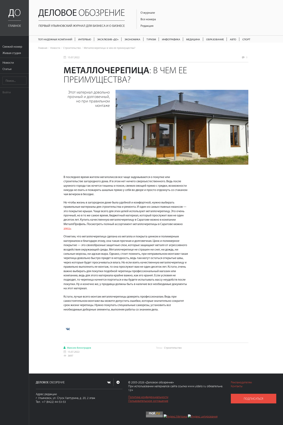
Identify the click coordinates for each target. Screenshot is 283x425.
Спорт (246, 39)
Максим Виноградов (79, 347)
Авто (233, 39)
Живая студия (12, 53)
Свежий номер (12, 46)
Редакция (147, 26)
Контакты (237, 386)
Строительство (72, 48)
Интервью (84, 39)
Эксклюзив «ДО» (108, 39)
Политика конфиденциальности (148, 397)
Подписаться (253, 399)
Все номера (148, 19)
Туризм (151, 39)
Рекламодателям (241, 382)
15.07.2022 (74, 57)
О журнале (148, 12)
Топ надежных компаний (55, 39)
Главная (42, 48)
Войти (7, 92)
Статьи (7, 69)
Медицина (193, 39)
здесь (67, 228)
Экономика (132, 39)
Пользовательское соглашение (148, 401)
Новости (8, 62)
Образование (215, 39)
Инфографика (171, 39)
